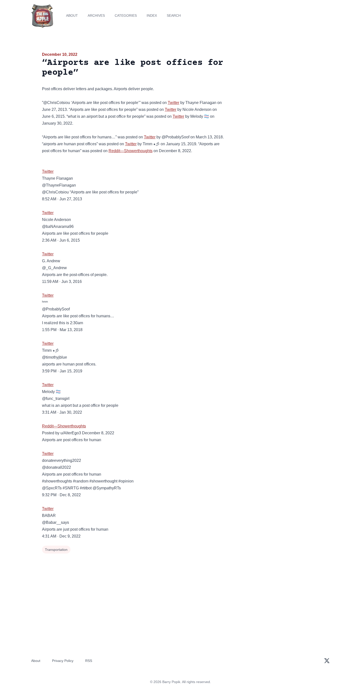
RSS (88, 661)
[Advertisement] (275, 89)
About (72, 15)
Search (174, 15)
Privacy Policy (62, 661)
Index (152, 15)
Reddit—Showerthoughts (131, 151)
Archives (96, 15)
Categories (126, 15)
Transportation (56, 550)
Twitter (173, 103)
